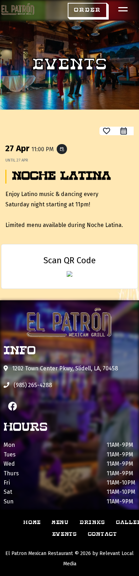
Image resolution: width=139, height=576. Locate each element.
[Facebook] (12, 406)
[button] (87, 10)
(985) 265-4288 (32, 385)
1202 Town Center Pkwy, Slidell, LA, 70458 (64, 368)
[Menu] (121, 9)
